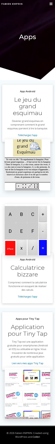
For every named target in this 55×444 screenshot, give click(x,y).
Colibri (36, 436)
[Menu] (51, 3)
